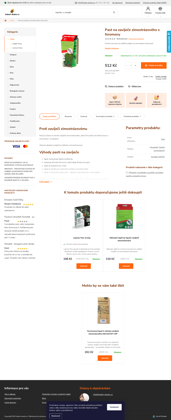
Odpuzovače (14, 85)
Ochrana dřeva (15, 133)
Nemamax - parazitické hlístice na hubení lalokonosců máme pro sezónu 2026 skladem (19, 171)
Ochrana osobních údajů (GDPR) (155, 3)
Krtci (11, 73)
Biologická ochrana (17, 91)
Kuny (12, 67)
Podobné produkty (131, 116)
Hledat (114, 12)
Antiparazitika (15, 103)
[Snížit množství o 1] (126, 65)
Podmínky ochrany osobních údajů (56, 394)
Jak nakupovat (117, 3)
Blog (44, 398)
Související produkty (104, 116)
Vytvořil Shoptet (161, 416)
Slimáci (12, 61)
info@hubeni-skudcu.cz (103, 394)
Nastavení (55, 416)
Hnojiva (13, 109)
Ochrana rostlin (16, 97)
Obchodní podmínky (132, 3)
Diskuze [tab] (83, 116)
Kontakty (45, 403)
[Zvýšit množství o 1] (135, 65)
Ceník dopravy (10, 403)
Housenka (154, 147)
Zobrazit (83, 266)
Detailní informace (112, 48)
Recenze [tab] (68, 116)
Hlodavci (13, 55)
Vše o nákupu (9, 394)
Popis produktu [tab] (49, 116)
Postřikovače (15, 121)
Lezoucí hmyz (17, 48)
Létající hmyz (17, 44)
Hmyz (12, 39)
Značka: (161, 77)
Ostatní (12, 127)
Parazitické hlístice (17, 115)
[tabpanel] (81, 235)
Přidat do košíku (156, 65)
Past (163, 139)
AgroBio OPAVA (158, 157)
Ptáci (12, 79)
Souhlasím (114, 407)
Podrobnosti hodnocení (136, 39)
